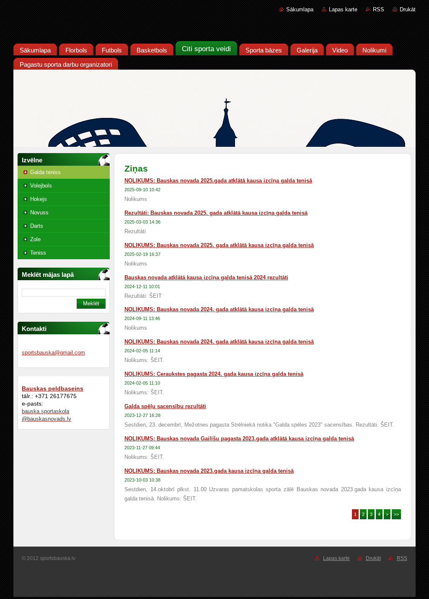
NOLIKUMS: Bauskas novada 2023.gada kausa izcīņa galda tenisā (209, 471)
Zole (35, 239)
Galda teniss (45, 172)
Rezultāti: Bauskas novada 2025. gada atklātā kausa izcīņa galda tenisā (216, 213)
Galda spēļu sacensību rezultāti (165, 406)
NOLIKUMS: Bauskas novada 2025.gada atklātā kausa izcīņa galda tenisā (218, 180)
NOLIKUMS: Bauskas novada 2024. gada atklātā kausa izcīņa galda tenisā (219, 309)
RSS (378, 9)
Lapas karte (343, 9)
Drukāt (408, 9)
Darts (36, 226)
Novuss (39, 212)
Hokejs (38, 199)
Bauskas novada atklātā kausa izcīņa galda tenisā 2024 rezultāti (206, 277)
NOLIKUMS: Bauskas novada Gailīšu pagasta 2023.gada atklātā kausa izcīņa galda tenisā (239, 438)
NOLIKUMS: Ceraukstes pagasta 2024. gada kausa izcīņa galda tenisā (213, 374)
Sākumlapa (299, 9)
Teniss (38, 253)
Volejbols (41, 185)
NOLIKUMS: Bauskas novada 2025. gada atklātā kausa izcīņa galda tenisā (219, 245)
